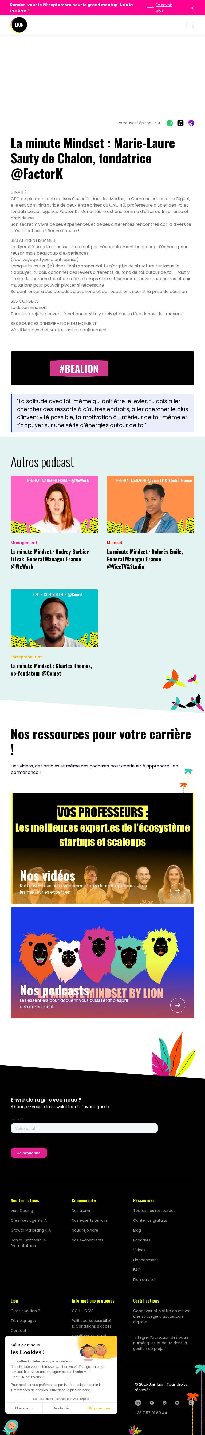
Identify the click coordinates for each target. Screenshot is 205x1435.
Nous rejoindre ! (86, 1230)
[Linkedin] (138, 1402)
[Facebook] (152, 1402)
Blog (137, 1230)
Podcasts (141, 1240)
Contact (18, 1330)
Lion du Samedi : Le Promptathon (28, 1242)
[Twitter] (177, 1402)
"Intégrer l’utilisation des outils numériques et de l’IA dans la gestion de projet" (160, 1343)
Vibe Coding (22, 1210)
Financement (145, 1260)
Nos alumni (82, 1210)
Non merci (24, 1408)
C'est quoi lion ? (25, 1310)
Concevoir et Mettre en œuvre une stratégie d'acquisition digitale (162, 1316)
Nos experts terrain (89, 1220)
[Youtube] (165, 1402)
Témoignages (24, 1320)
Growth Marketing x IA (31, 1230)
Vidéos (139, 1250)
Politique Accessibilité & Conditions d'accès (92, 1323)
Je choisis (61, 1408)
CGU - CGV (82, 1310)
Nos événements (88, 1240)
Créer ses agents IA (29, 1220)
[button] (189, 25)
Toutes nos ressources (154, 1210)
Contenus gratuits (150, 1220)
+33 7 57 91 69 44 (151, 1413)
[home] (18, 25)
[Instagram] (191, 1402)
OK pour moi (98, 1408)
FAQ (137, 1269)
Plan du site (144, 1279)
